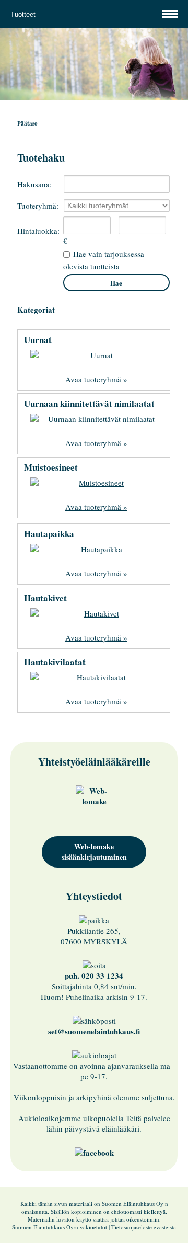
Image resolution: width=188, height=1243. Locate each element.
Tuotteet (24, 14)
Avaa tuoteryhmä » (96, 379)
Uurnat (38, 339)
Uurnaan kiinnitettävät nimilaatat (89, 403)
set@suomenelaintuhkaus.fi (94, 1031)
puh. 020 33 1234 (94, 976)
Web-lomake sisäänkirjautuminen (94, 851)
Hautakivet (45, 598)
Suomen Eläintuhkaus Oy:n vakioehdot (59, 1227)
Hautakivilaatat (55, 661)
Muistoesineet (51, 467)
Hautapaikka (49, 533)
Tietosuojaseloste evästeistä (143, 1227)
